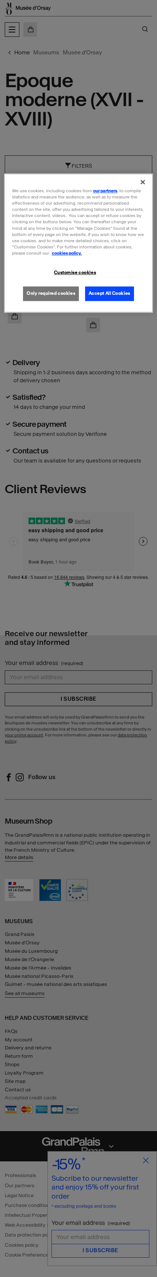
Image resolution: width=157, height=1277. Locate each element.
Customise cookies (75, 272)
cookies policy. (67, 253)
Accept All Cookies (109, 293)
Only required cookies (51, 293)
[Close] (143, 182)
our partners (105, 191)
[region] (78, 243)
